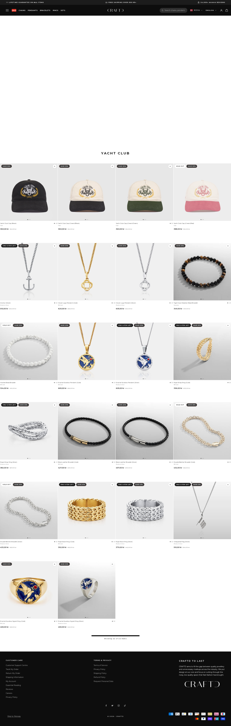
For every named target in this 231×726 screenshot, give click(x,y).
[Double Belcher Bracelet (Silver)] (29, 510)
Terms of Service (101, 665)
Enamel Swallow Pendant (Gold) (69, 382)
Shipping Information (15, 677)
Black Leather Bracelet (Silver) (126, 462)
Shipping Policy (100, 673)
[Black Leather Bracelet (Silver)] (144, 431)
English (210, 10)
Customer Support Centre (17, 665)
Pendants (33, 10)
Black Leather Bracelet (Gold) (68, 462)
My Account (11, 681)
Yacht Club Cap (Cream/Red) (184, 223)
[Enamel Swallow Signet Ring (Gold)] (29, 590)
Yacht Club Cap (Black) (8, 223)
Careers (9, 693)
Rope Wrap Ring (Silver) (8, 462)
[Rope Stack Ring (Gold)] (87, 510)
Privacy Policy (11, 697)
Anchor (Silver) (5, 303)
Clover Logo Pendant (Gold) (68, 303)
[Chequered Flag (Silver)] (228, 485)
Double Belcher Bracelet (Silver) (11, 542)
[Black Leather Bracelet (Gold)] (87, 431)
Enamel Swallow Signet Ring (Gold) (12, 621)
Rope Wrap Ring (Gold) (182, 382)
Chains (22, 10)
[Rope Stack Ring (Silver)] (144, 510)
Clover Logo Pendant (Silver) (126, 303)
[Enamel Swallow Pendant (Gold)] (87, 351)
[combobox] (175, 10)
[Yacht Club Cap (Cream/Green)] (144, 192)
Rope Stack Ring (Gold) (66, 542)
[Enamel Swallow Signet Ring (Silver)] (87, 590)
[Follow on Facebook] (106, 705)
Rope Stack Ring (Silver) (124, 542)
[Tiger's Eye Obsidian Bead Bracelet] (228, 246)
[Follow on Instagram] (118, 705)
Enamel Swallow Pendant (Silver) (127, 382)
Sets (63, 10)
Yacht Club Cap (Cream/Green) (127, 223)
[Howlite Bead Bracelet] (29, 351)
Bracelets (45, 10)
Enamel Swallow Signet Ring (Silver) (71, 621)
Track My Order (12, 669)
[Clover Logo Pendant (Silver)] (144, 272)
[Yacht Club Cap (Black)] (29, 192)
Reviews (9, 689)
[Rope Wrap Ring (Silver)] (29, 431)
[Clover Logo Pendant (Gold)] (87, 272)
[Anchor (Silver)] (29, 272)
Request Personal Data (103, 681)
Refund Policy (99, 677)
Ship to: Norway (14, 716)
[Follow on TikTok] (125, 705)
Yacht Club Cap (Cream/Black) (69, 223)
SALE (14, 10)
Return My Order (13, 673)
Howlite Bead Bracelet (8, 382)
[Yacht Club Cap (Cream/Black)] (87, 192)
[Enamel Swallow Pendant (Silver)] (144, 351)
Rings (55, 10)
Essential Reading (13, 685)
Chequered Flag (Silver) (182, 542)
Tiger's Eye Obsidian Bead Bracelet (186, 303)
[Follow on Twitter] (112, 705)
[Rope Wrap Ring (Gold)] (228, 325)
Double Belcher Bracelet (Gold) (184, 462)
